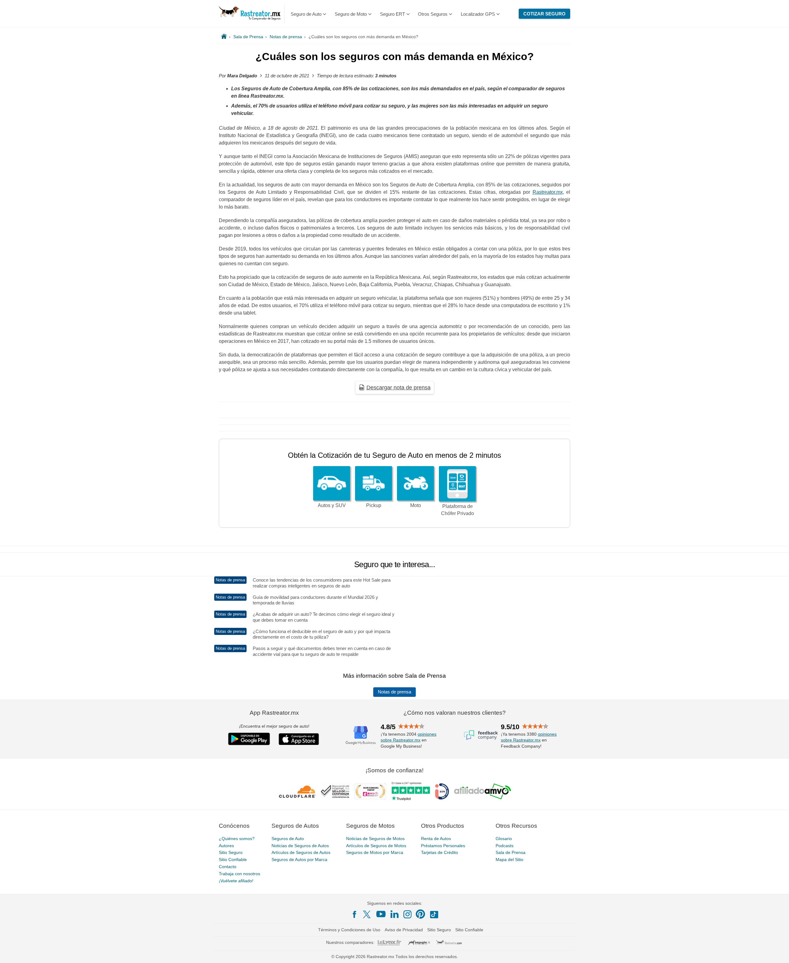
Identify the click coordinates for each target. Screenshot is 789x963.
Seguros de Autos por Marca (299, 859)
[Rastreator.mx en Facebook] (354, 914)
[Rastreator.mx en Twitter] (367, 914)
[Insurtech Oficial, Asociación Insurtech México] (442, 791)
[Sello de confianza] (335, 791)
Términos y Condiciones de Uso (349, 929)
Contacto (227, 866)
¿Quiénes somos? (237, 838)
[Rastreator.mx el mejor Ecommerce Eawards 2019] (370, 791)
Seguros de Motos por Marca (374, 852)
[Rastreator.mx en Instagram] (407, 914)
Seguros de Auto (288, 838)
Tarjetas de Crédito (439, 852)
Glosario (504, 838)
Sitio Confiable (233, 859)
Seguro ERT (392, 14)
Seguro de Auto (306, 14)
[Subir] (777, 951)
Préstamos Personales (443, 845)
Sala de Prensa (510, 852)
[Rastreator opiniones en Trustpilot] (410, 791)
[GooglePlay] (249, 739)
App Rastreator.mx (274, 712)
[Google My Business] (361, 735)
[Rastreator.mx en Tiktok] (434, 914)
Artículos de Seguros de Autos (301, 852)
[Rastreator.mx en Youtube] (381, 914)
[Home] (224, 36)
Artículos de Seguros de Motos (376, 845)
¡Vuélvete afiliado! (236, 880)
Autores (226, 845)
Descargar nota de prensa (398, 387)
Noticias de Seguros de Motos (375, 838)
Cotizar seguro (544, 13)
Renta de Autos (436, 838)
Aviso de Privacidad (404, 929)
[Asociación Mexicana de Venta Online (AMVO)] (482, 791)
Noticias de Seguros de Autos (300, 845)
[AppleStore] (299, 739)
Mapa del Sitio (509, 859)
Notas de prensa (394, 691)
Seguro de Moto (351, 14)
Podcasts (504, 845)
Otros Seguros (433, 14)
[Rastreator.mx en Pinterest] (420, 914)
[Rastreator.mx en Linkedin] (394, 914)
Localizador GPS (478, 14)
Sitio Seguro (231, 852)
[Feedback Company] (481, 735)
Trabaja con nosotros (239, 873)
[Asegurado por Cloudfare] (297, 791)
